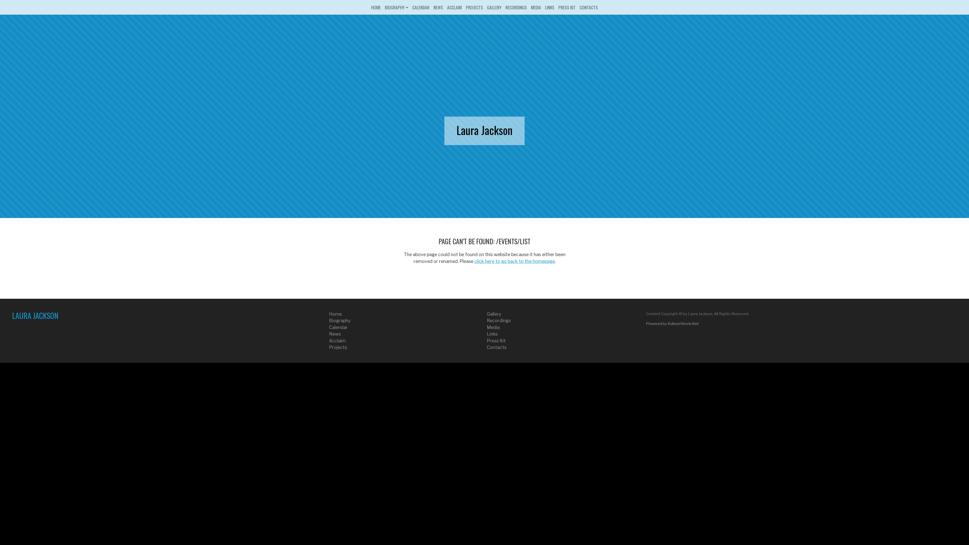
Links (549, 7)
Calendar (420, 7)
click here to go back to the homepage (514, 261)
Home (376, 7)
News (438, 7)
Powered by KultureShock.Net (672, 323)
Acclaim (454, 7)
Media (536, 7)
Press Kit (567, 7)
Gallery (494, 7)
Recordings (516, 7)
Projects (474, 7)
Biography (395, 7)
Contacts (589, 7)
